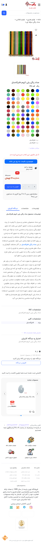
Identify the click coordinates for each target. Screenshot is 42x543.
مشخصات (24, 208)
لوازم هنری (31, 19)
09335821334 (12, 425)
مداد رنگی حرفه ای (33, 22)
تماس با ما (37, 475)
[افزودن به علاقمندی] (30, 411)
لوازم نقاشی (20, 19)
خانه (39, 19)
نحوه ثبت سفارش (13, 475)
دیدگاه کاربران (13, 208)
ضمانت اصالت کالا (26, 475)
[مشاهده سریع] (33, 411)
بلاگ (39, 472)
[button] (17, 415)
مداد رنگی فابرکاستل (29, 244)
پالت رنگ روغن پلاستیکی (26, 397)
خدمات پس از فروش (25, 481)
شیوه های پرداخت (13, 478)
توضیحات (35, 208)
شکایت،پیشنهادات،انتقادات (11, 472)
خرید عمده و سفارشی (25, 472)
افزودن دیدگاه (21, 363)
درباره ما (38, 478)
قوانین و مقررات (13, 481)
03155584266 (24, 425)
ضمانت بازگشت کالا (26, 478)
